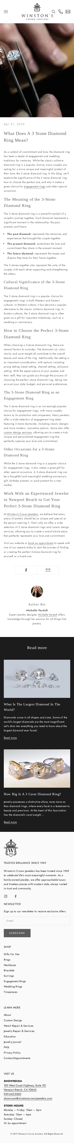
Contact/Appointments (17, 1058)
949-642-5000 (12, 1094)
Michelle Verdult (47, 615)
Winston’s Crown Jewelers (22, 514)
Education (10, 1036)
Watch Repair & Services (19, 1026)
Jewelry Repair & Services (19, 1031)
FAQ (6, 1047)
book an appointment (41, 543)
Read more (10, 738)
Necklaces (10, 965)
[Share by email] (48, 570)
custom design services (18, 432)
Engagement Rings (15, 981)
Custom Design (13, 1020)
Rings (7, 959)
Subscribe (17, 933)
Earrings (9, 976)
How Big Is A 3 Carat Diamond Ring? (32, 794)
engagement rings (34, 186)
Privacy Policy (12, 1052)
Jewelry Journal (12, 1042)
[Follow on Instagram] (6, 896)
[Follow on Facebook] (15, 896)
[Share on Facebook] (26, 570)
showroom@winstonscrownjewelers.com (28, 1098)
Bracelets (9, 970)
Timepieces (10, 992)
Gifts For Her (12, 954)
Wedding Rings (13, 986)
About (7, 1015)
